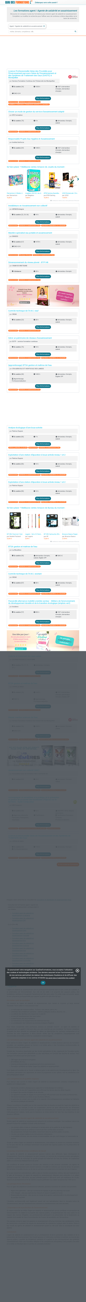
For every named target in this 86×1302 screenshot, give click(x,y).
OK (43, 983)
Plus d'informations (43, 98)
